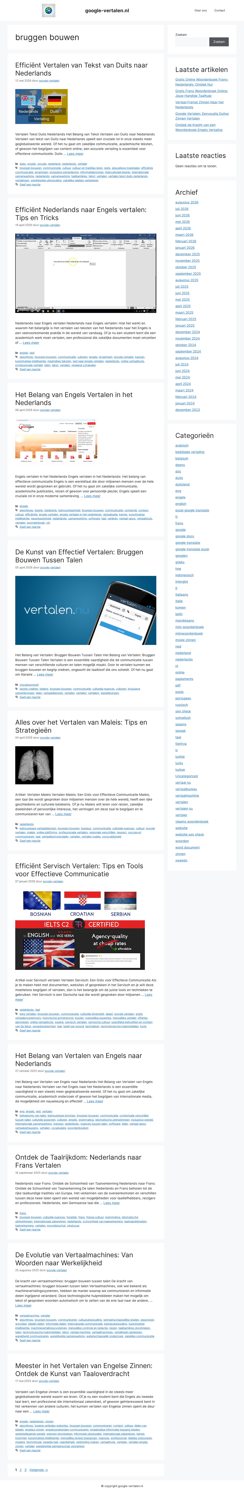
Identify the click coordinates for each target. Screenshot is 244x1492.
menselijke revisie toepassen (78, 1438)
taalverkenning (24, 1225)
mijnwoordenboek (189, 633)
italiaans (181, 594)
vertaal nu (183, 783)
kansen (139, 357)
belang (44, 688)
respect (122, 832)
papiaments (184, 679)
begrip (39, 510)
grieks (180, 562)
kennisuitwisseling (115, 1323)
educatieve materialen (126, 168)
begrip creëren (29, 688)
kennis (123, 514)
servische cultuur (99, 1022)
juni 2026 (182, 215)
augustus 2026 (186, 202)
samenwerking (60, 176)
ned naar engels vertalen (88, 361)
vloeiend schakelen (83, 365)
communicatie (52, 168)
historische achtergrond (58, 1017)
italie (179, 601)
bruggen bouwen (30, 168)
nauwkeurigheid (41, 518)
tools (143, 1026)
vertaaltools (144, 518)
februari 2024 (185, 397)
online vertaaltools (132, 361)
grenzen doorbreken (59, 1433)
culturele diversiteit (92, 1013)
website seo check (189, 834)
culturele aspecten (43, 1119)
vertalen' (81, 693)
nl (176, 666)
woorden (182, 841)
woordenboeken (77, 1127)
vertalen (102, 176)
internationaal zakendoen (50, 1221)
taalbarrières (79, 176)
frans (23, 1213)
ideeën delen (36, 1323)
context (143, 510)
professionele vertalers (73, 832)
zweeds (181, 860)
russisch (181, 705)
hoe (178, 569)
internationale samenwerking (33, 1123)
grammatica (86, 1119)
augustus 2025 (186, 280)
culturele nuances (103, 688)
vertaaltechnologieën (55, 836)
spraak (180, 731)
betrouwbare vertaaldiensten (38, 828)
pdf (178, 685)
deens (180, 465)
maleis (31, 832)
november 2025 (187, 261)
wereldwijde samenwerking (67, 1336)
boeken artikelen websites (51, 1425)
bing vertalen (28, 1013)
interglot (181, 582)
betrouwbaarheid (69, 510)
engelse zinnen (34, 1429)
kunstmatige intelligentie (30, 361)
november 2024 (187, 338)
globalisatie (110, 514)
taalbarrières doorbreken (134, 1328)
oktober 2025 (185, 267)
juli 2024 (182, 364)
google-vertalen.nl (107, 10)
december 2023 (187, 410)
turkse (180, 770)
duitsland (182, 484)
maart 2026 (184, 235)
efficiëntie (31, 514)
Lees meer (75, 154)
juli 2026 (182, 209)
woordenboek (36, 522)
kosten (79, 1017)
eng (22, 1111)
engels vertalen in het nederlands (81, 514)
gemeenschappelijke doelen (121, 1319)
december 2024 (187, 332)
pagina (59, 1022)
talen (47, 365)
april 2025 (183, 306)
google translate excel (192, 549)
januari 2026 (185, 248)
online (180, 672)
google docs (184, 536)
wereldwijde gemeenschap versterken (60, 1446)
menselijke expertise (98, 1017)
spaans (180, 724)
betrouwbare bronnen (61, 1115)
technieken (92, 1026)
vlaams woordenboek (191, 821)
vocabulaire (58, 1127)
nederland (54, 163)
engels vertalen (48, 514)
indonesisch (184, 575)
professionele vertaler (29, 365)
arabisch (182, 445)
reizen (113, 1328)
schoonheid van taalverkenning (103, 1221)
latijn (179, 614)
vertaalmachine (29, 1315)
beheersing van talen (33, 1115)
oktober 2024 (185, 345)
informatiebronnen (92, 172)
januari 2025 (184, 325)
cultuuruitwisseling (90, 1319)
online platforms (47, 832)
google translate (187, 543)
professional (119, 1438)
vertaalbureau (186, 789)
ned (32, 352)
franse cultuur (95, 1217)
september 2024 (188, 351)
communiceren (67, 1319)
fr (176, 517)
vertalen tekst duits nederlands (128, 176)
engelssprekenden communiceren (67, 1429)
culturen (82, 357)
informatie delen (56, 1323)
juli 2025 (181, 287)
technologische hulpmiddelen (120, 1026)
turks (179, 763)
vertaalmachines (102, 1332)
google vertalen (124, 357)
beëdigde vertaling (189, 452)
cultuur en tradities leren (87, 168)
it (176, 588)
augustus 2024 (186, 358)
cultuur (66, 168)
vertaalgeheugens (26, 1127)
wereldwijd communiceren (32, 1336)
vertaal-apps (127, 518)
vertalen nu (184, 808)
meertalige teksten (59, 361)
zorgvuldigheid (111, 836)
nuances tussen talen (93, 1123)
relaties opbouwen (140, 1438)
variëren (113, 518)
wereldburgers (110, 693)
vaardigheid (67, 1442)
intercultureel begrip (117, 172)
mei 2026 (182, 222)
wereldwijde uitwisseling (46, 180)
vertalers (93, 693)
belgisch (181, 458)
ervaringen (41, 172)
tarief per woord (73, 1026)
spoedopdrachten (44, 1026)
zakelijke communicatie (139, 1336)
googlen (181, 556)
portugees (183, 698)
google (41, 163)
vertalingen (22, 180)
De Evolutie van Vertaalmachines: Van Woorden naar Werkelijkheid (74, 1259)
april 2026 (183, 228)
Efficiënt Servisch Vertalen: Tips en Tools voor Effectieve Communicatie (79, 870)
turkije (180, 757)
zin (48, 522)
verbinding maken (87, 1442)
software (94, 518)
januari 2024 (185, 403)
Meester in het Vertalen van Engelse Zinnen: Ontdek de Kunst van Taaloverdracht (83, 1370)
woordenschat (56, 1225)
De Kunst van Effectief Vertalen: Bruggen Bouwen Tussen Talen (79, 556)
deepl (109, 1013)
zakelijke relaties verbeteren (80, 180)
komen (180, 607)
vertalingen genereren (128, 1332)
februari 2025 (185, 319)
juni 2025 (182, 293)
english (180, 504)
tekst (92, 176)
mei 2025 (182, 299)
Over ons (201, 10)
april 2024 (183, 384)
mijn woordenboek (189, 627)
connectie (130, 510)
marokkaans (184, 620)
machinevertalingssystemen (49, 1328)
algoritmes (26, 357)
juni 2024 (182, 371)
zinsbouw (73, 1225)
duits (23, 163)
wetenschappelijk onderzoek (104, 1336)
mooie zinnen (185, 640)
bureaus (86, 828)
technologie (34, 1442)
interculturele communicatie (85, 1323)
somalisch (183, 718)
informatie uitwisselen (88, 1433)
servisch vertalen (76, 1022)
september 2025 (188, 274)
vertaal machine (80, 1332)
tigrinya (181, 744)
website (181, 828)
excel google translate (192, 510)
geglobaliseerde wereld (30, 1433)
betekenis (50, 510)
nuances (104, 1438)
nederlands (69, 163)
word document (187, 847)
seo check (183, 711)
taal (103, 518)
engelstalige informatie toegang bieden (115, 1429)
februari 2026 (185, 241)
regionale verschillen (102, 832)
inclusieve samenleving (64, 172)
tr (176, 750)
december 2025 (187, 254)
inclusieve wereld (142, 1119)
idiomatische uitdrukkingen (112, 1119)
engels (31, 163)
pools (179, 692)
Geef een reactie (30, 184)
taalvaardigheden (135, 1221)
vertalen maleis (91, 836)
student (20, 1442)
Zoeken (181, 35)
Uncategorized (29, 684)
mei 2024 (182, 377)
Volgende (38, 1470)
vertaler (82, 163)
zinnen (49, 1421)
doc (178, 471)
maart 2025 (184, 312)
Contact (219, 10)
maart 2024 (184, 390)
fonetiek (72, 1217)
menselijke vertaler (124, 1017)
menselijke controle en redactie (88, 1328)
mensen (58, 1123)
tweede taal (50, 1442)
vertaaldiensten (53, 693)
